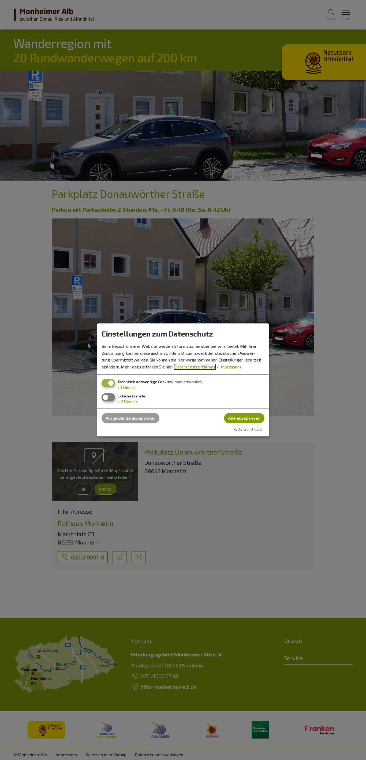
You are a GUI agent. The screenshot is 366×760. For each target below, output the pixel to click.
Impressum (230, 366)
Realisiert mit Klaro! (248, 429)
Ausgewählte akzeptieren (130, 418)
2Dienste (128, 401)
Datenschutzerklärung (194, 366)
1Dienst (126, 387)
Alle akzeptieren (244, 418)
